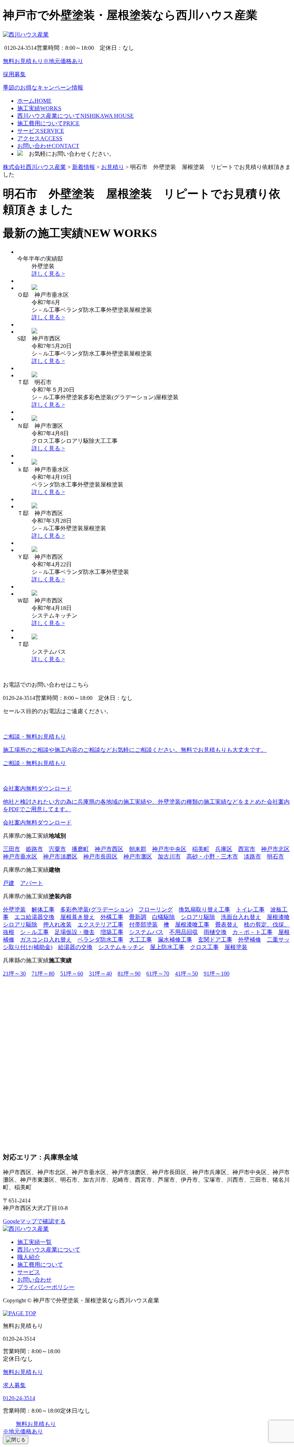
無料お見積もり (23, 1372)
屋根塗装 (235, 947)
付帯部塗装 (143, 924)
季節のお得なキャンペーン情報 (43, 87)
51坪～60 (71, 974)
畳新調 (137, 917)
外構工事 (111, 917)
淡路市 (252, 856)
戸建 (8, 883)
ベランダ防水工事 (100, 940)
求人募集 (14, 1385)
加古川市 (169, 856)
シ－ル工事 (34, 932)
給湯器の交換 (75, 947)
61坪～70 (157, 974)
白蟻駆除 (163, 917)
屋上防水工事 (167, 947)
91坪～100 (216, 974)
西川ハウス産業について (48, 1250)
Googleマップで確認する (34, 1221)
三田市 (11, 849)
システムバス (146, 932)
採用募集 (14, 74)
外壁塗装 (14, 909)
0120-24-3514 (19, 1398)
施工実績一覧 (34, 1242)
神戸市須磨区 (60, 856)
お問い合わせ (34, 1280)
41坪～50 (186, 974)
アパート (31, 883)
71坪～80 (43, 974)
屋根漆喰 (278, 917)
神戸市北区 (275, 849)
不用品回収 (183, 932)
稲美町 (200, 849)
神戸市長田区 (100, 856)
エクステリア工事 (100, 924)
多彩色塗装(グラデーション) (96, 909)
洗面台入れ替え (241, 917)
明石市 (275, 856)
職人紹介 (28, 1257)
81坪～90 (129, 974)
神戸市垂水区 (20, 856)
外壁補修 (249, 940)
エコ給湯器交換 (34, 917)
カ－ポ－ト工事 (252, 932)
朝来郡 (137, 849)
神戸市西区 (109, 849)
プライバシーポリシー (46, 1287)
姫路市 (34, 849)
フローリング (155, 909)
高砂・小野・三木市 (212, 856)
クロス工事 (204, 947)
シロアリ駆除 (198, 917)
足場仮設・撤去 (74, 932)
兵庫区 (223, 849)
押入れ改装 (57, 924)
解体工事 (43, 909)
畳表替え (226, 924)
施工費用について (40, 1265)
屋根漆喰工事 (192, 924)
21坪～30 (14, 974)
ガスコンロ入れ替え (46, 940)
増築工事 (111, 932)
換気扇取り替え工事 (204, 909)
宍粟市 (57, 849)
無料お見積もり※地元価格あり (43, 61)
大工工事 (140, 940)
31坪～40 (100, 974)
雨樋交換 (215, 932)
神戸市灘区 (137, 856)
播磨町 (80, 849)
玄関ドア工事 (215, 940)
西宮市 (246, 849)
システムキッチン (121, 947)
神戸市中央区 (169, 849)
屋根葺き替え (77, 917)
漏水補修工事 (175, 940)
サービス (28, 1272)
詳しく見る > (48, 274)
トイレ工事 (250, 909)
